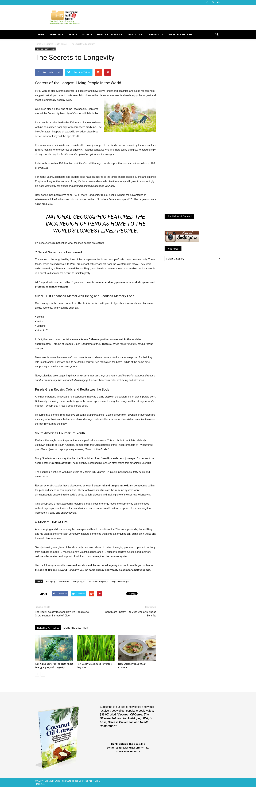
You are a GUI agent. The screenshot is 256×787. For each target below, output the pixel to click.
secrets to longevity (76, 90)
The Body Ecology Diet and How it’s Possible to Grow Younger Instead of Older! (62, 613)
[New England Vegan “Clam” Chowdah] (137, 648)
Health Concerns (108, 34)
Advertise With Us (180, 34)
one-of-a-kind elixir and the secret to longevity (91, 565)
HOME (41, 34)
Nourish (55, 34)
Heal (71, 34)
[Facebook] (207, 2)
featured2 (64, 581)
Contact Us (155, 34)
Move (85, 34)
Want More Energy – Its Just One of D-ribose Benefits (130, 613)
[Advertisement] (157, 17)
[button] (217, 34)
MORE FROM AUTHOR (75, 627)
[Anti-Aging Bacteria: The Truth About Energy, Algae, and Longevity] (54, 648)
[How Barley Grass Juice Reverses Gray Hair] (96, 648)
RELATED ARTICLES (48, 627)
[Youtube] (218, 2)
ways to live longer (120, 581)
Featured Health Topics (45, 49)
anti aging (51, 581)
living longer (79, 581)
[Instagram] (212, 2)
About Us (134, 34)
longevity (85, 272)
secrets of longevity (71, 149)
